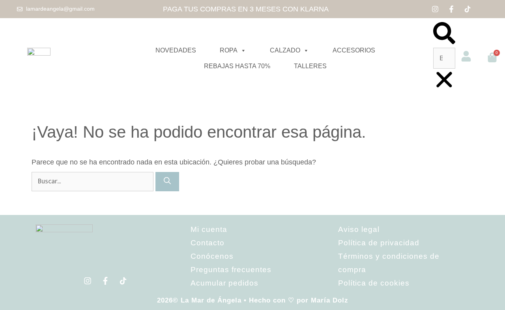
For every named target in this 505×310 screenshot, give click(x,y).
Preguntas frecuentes (231, 269)
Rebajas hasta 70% (237, 66)
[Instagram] (435, 9)
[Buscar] (167, 181)
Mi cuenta (209, 229)
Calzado (285, 50)
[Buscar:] (93, 181)
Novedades (175, 50)
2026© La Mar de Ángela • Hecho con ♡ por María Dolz (252, 300)
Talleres (310, 66)
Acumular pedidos (224, 283)
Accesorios (354, 50)
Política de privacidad (378, 243)
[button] (444, 35)
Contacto (207, 243)
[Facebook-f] (451, 9)
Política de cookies (374, 283)
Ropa (229, 50)
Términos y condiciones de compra (389, 263)
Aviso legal (359, 229)
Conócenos (212, 256)
